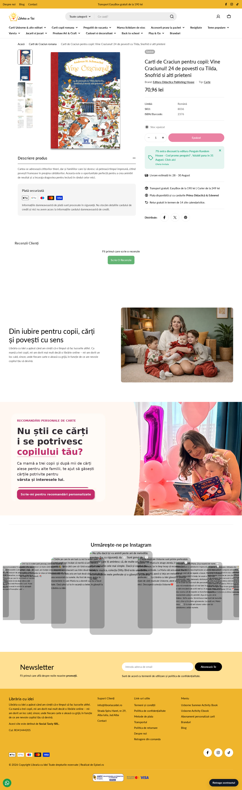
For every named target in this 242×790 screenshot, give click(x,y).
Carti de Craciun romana (43, 44)
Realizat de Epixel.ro (92, 764)
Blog (22, 4)
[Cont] (218, 16)
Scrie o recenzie (121, 260)
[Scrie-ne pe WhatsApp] (121, 458)
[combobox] (121, 16)
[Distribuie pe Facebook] (164, 217)
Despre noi (9, 4)
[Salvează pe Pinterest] (185, 217)
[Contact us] (7, 783)
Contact (32, 4)
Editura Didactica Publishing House (173, 82)
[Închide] (220, 150)
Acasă (21, 44)
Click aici (170, 159)
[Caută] (172, 16)
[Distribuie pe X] (175, 217)
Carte (207, 82)
